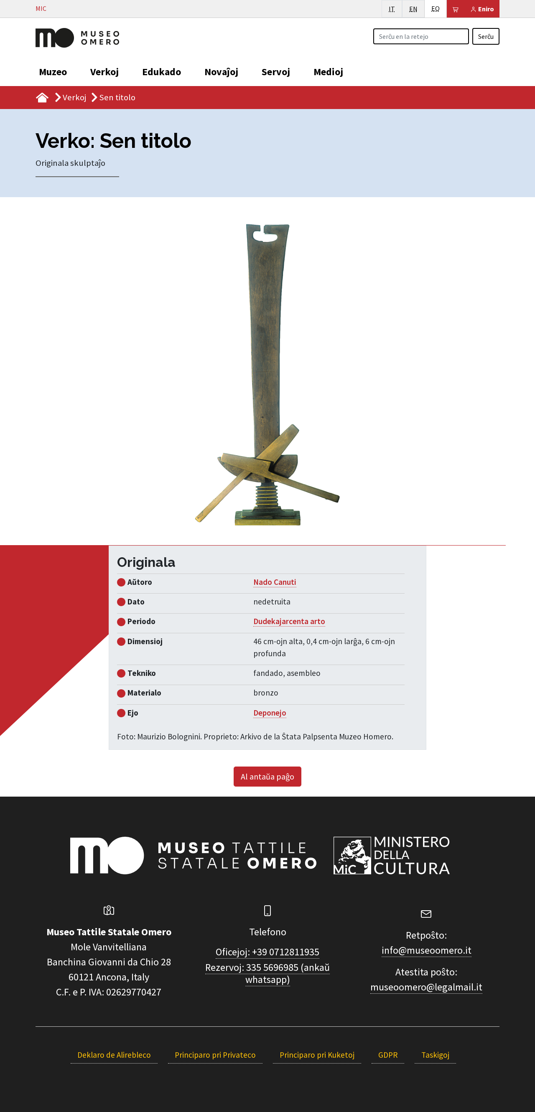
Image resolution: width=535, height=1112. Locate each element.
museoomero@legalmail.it (426, 986)
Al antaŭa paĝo (267, 776)
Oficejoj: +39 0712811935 (267, 951)
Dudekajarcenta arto (289, 621)
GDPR (387, 1055)
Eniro (485, 9)
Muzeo (53, 71)
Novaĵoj (221, 71)
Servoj (276, 71)
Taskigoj (435, 1055)
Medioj (328, 71)
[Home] (77, 37)
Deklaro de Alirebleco (114, 1055)
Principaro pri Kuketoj (317, 1055)
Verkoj (104, 71)
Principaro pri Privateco (215, 1055)
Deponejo (269, 713)
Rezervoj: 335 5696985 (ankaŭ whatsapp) (267, 973)
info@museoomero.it (426, 950)
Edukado (161, 71)
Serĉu (486, 36)
